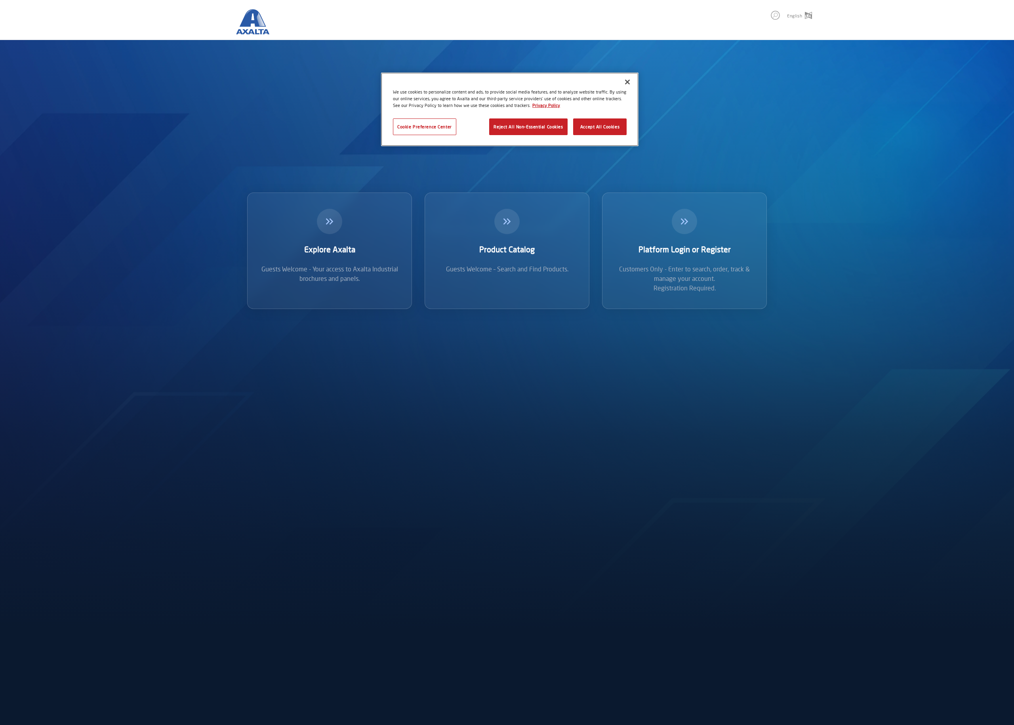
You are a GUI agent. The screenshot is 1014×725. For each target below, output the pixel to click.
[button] (775, 15)
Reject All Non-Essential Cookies (528, 126)
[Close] (627, 82)
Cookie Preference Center (424, 126)
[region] (510, 109)
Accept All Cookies (599, 126)
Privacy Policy (546, 105)
